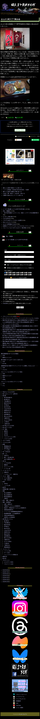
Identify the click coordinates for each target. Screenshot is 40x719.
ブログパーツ (7, 564)
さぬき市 (6, 408)
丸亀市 (6, 418)
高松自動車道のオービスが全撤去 (9, 353)
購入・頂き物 (7, 457)
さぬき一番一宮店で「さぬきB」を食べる (14, 193)
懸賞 (5, 465)
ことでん (6, 485)
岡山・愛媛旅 (6, 211)
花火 (5, 435)
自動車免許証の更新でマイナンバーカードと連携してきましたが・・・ (19, 365)
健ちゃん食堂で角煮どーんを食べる (12, 188)
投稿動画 (18, 701)
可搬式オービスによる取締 (11, 506)
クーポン (6, 468)
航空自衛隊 (7, 496)
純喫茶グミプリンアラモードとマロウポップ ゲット (16, 226)
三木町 (6, 422)
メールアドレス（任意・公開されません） (15, 255)
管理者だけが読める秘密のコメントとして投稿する (20, 268)
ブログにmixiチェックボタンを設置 (12, 220)
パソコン (6, 551)
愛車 (4, 556)
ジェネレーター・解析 (10, 474)
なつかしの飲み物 (7, 216)
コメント (6, 277)
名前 (5, 250)
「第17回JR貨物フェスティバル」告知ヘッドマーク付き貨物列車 (20, 213)
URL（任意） (8, 260)
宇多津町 (6, 401)
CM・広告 (6, 480)
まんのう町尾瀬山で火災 (9, 224)
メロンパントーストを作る (10, 316)
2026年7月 (5, 572)
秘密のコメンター (7, 357)
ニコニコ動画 (19, 707)
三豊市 (6, 423)
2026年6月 (5, 574)
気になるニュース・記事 (9, 394)
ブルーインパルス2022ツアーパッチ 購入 (12, 372)
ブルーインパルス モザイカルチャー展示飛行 (15, 228)
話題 (5, 472)
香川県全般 (7, 397)
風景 (5, 431)
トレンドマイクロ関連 (10, 554)
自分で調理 (7, 459)
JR (5, 483)
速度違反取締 (7, 509)
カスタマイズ (7, 562)
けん (4, 385)
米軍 (5, 498)
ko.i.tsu (4, 363)
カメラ (6, 450)
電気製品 (6, 446)
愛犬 (4, 558)
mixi (17, 703)
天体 (5, 433)
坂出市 (6, 407)
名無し (4, 379)
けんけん (5, 369)
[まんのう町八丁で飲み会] (15, 50)
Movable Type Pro (23, 714)
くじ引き (6, 463)
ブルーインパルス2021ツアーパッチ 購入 (12, 381)
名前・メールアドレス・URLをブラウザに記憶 (19, 265)
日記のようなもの (7, 392)
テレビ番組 (7, 478)
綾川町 (6, 399)
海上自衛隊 (7, 495)
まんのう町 (20, 117)
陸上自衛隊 (7, 493)
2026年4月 (5, 577)
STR (4, 355)
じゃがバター (10, 117)
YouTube (18, 705)
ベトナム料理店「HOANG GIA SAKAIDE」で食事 (16, 189)
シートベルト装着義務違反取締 (12, 511)
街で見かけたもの (7, 425)
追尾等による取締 (8, 517)
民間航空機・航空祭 (8, 489)
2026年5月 (5, 576)
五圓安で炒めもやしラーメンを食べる (13, 195)
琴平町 (6, 405)
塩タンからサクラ (7, 222)
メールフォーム (20, 696)
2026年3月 (5, 579)
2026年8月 (5, 570)
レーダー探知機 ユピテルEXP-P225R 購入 (14, 209)
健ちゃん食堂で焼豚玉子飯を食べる (12, 191)
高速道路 (6, 547)
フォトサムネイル (20, 699)
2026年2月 (5, 581)
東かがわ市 (7, 416)
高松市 (6, 412)
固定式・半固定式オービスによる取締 (14, 508)
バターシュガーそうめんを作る (11, 324)
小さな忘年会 (6, 218)
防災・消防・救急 (7, 500)
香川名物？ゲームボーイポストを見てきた (12, 359)
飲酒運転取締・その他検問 (11, 513)
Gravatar (5, 303)
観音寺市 (6, 403)
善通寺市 (6, 410)
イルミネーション (8, 437)
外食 (38, 136)
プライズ (5, 440)
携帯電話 (6, 448)
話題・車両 (7, 504)
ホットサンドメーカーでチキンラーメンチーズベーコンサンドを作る (21, 318)
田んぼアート (6, 427)
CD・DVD (5, 451)
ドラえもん (5, 442)
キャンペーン (7, 466)
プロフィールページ (21, 694)
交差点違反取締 (8, 515)
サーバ (6, 552)
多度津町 (6, 414)
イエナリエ (7, 438)
